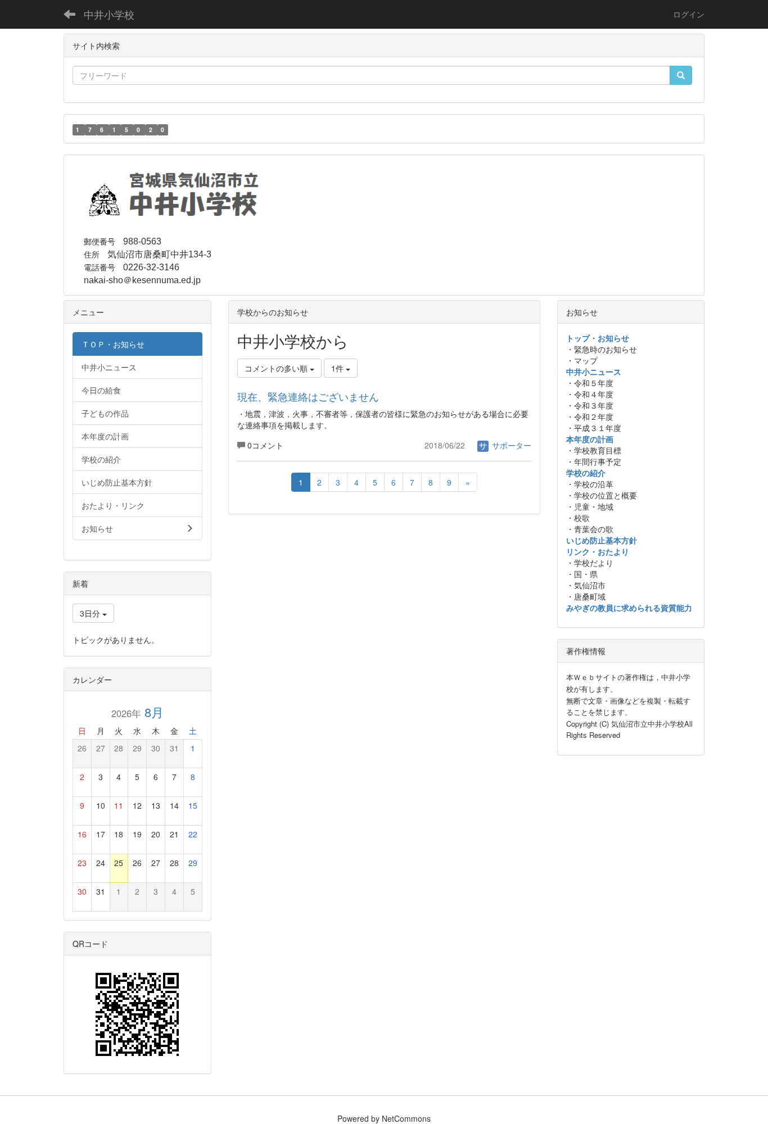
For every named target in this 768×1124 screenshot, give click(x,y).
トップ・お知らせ (597, 337)
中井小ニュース (593, 371)
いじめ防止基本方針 (601, 540)
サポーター (510, 445)
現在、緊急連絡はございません (308, 396)
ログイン (688, 14)
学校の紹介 (586, 472)
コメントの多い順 (277, 368)
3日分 (91, 613)
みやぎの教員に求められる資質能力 (629, 607)
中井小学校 (109, 14)
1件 (338, 368)
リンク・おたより (597, 551)
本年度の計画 (589, 439)
